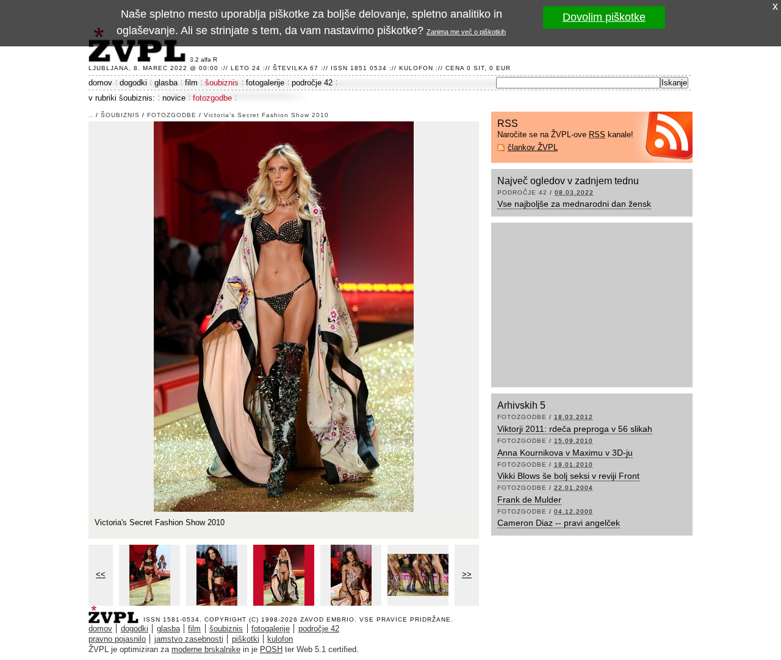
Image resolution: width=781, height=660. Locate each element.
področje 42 (312, 82)
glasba (166, 82)
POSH (271, 649)
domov (100, 82)
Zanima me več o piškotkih (466, 31)
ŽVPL (115, 611)
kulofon (280, 639)
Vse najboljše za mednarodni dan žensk (574, 204)
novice (173, 97)
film (191, 82)
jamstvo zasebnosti (188, 639)
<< (101, 574)
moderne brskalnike (205, 649)
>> (467, 574)
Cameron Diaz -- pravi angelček (558, 523)
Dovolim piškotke (604, 17)
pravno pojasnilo (117, 639)
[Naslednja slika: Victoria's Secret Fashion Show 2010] (284, 315)
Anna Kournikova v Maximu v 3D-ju (565, 452)
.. (90, 115)
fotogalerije (265, 82)
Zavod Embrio (327, 619)
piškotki (245, 639)
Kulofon (416, 68)
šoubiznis (222, 82)
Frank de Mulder (529, 499)
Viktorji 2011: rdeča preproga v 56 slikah (574, 429)
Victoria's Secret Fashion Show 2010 (266, 115)
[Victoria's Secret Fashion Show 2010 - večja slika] (149, 575)
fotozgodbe (212, 97)
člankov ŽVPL (533, 147)
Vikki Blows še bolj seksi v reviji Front (568, 476)
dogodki (133, 82)
